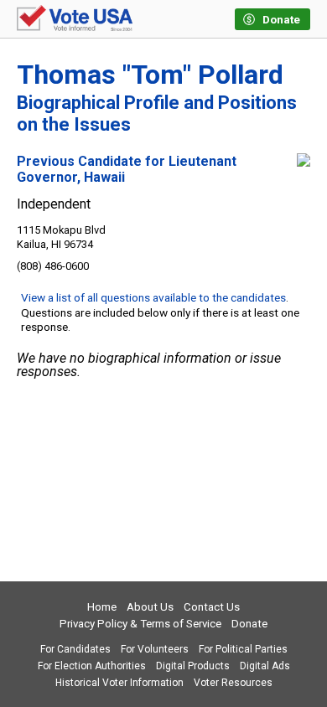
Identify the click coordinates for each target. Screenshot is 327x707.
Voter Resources (233, 683)
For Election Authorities (92, 666)
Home (102, 607)
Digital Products (193, 666)
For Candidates (75, 649)
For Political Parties (243, 649)
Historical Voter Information (119, 683)
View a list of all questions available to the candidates (153, 297)
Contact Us (212, 607)
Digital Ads (265, 666)
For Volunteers (155, 649)
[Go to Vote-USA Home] (74, 19)
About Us (150, 607)
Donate (249, 623)
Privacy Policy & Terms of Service (140, 623)
